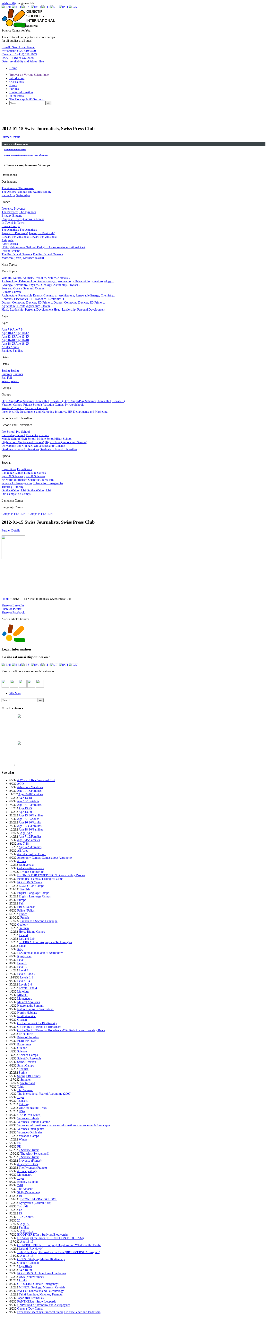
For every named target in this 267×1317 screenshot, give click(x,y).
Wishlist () (9, 3)
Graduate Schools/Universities (20, 449)
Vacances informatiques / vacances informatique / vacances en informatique (63, 1125)
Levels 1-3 (26, 977)
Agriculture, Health (13, 306)
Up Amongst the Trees (33, 1107)
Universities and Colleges (17, 445)
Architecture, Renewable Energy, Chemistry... (30, 295)
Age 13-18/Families (29, 804)
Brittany (7, 215)
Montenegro (24, 998)
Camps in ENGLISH (15, 513)
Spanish (24, 1069)
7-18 (20, 1185)
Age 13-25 (25, 808)
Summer (7, 374)
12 (20, 1210)
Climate (6, 292)
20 (18, 1220)
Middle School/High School (19, 438)
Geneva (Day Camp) (30, 1308)
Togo (20, 1097)
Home (13, 68)
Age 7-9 (7, 329)
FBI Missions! (26, 907)
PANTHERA (27, 1033)
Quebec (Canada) (28, 1262)
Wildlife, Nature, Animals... (18, 277)
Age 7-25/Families (30, 847)
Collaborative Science (30, 868)
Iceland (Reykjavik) (31, 1248)
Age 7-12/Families (30, 836)
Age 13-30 (25, 811)
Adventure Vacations (30, 787)
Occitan (22, 1019)
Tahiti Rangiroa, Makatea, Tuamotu (41, 1294)
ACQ (20, 783)
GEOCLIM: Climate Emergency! (38, 1283)
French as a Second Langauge (38, 921)
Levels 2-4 (25, 984)
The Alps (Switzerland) (34, 1153)
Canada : (19, 54)
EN (19, 1143)
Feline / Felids (26, 910)
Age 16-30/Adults (30, 822)
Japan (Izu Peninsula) (15, 233)
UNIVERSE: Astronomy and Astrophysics (43, 1305)
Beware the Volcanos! (15, 236)
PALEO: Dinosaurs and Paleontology (40, 1291)
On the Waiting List (14, 490)
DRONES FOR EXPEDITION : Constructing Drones (51, 875)
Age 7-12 (26, 833)
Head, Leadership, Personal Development (27, 309)
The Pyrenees (10, 212)
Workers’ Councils (13, 408)
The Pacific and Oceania (17, 254)
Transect (22, 1100)
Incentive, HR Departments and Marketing (28, 411)
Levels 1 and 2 (26, 974)
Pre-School (8, 431)
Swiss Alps (8, 195)
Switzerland (27, 1083)
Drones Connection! (32, 871)
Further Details (11, 137)
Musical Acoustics (28, 1002)
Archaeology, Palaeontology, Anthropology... (29, 281)
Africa (5, 243)
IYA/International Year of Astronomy (40, 952)
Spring (6, 370)
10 (20, 1195)
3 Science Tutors (29, 1157)
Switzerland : (19, 50)
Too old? (22, 1206)
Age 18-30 (25, 1269)
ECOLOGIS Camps (29, 882)
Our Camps (16, 81)
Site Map (15, 693)
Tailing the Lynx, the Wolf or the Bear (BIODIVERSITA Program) (58, 1252)
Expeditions (9, 469)
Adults (6, 347)
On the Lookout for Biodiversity (37, 1023)
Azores (21, 861)
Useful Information (21, 92)
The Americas (10, 229)
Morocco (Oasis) (12, 257)
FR (19, 1146)
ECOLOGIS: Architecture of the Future (41, 1273)
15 (20, 1213)
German (24, 928)
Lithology (23, 991)
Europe (6, 226)
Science (22, 1051)
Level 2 (22, 963)
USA (22, 1111)
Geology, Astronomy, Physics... (21, 284)
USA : (18, 57)
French (24, 917)
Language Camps (12, 472)
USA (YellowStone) (31, 1276)
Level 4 (23, 970)
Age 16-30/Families (29, 826)
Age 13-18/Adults (28, 801)
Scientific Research (29, 1058)
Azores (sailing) (27, 1171)
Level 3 (22, 966)
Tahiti (20, 1086)
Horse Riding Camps (32, 931)
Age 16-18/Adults (28, 819)
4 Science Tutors (27, 1164)
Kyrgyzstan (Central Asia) (35, 1202)
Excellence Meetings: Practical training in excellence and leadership (58, 1312)
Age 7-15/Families (28, 840)
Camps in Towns (12, 219)
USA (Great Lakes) (29, 1114)
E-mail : (18, 47)
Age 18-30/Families (31, 829)
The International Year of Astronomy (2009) (44, 1093)
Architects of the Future (31, 854)
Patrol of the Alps (28, 1037)
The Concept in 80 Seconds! (27, 99)
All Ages (22, 850)
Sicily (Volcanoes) (28, 1192)
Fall (4, 377)
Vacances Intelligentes (30, 1129)
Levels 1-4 (23, 981)
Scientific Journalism (14, 479)
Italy (20, 949)
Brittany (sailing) (27, 1181)
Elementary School (13, 435)
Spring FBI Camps (28, 1076)
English (25, 889)
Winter (6, 381)
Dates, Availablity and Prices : (23, 61)
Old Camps (9, 493)
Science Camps (28, 1055)
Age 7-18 (23, 843)
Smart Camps (25, 1065)
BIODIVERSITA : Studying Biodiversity (42, 1234)
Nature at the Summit (30, 1005)
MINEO (22, 995)
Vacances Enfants (28, 1118)
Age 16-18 (8, 340)
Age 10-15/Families (29, 790)
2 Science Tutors (29, 1150)
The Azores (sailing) (14, 191)
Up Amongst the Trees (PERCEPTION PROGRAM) (50, 1238)
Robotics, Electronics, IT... (18, 299)
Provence (7, 208)
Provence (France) (30, 1160)
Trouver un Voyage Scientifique (29, 74)
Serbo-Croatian (26, 1062)
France (23, 914)
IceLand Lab (27, 938)
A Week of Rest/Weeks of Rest (36, 780)
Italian (22, 945)
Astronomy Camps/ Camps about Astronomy (45, 857)
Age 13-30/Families (31, 815)
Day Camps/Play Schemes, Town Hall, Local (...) (32, 401)
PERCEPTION (27, 1040)
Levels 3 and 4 (28, 988)
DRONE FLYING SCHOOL (38, 1199)
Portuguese (24, 1044)
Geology (22, 924)
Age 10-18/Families (30, 794)
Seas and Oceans (12, 288)
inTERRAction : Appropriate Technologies (45, 942)
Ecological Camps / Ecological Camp (40, 878)
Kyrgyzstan (24, 956)
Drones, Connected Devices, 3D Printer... (27, 302)
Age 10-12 (8, 333)
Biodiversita (26, 864)
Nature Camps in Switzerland (35, 1009)
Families (7, 350)
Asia (4, 240)
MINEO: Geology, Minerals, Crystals (42, 1287)
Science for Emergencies (17, 483)
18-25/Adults (25, 1217)
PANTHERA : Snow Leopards (36, 1301)
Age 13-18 (25, 797)
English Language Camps (33, 893)
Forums (14, 88)
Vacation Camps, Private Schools (22, 404)
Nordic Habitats (27, 1012)
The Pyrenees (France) (33, 1167)
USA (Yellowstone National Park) (23, 247)
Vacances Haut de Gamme (33, 1121)
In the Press (16, 95)
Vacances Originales (29, 1132)
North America (26, 1016)
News (13, 85)
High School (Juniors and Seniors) (23, 442)
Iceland (6, 250)
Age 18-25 (8, 343)
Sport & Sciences (12, 476)
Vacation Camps (29, 1136)
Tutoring (7, 486)
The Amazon (10, 188)
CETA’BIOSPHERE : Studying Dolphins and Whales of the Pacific (59, 1245)
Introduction (16, 78)
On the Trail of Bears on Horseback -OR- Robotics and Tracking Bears (61, 1030)
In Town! (7, 222)
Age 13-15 (8, 336)
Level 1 (22, 959)
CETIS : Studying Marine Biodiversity (41, 1259)
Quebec (22, 1047)
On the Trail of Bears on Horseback (39, 1026)
